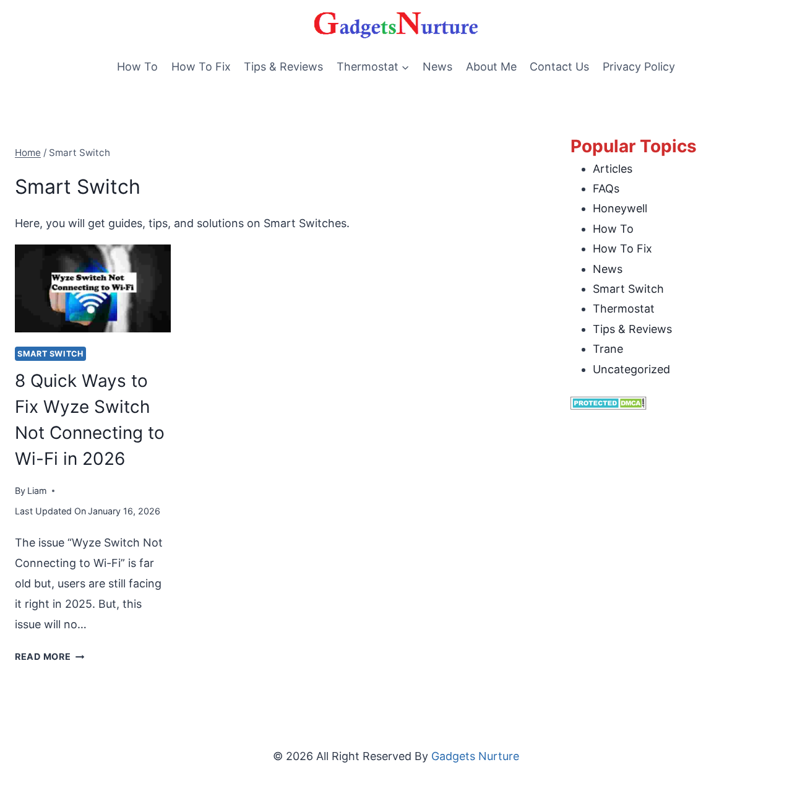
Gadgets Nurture (475, 756)
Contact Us (559, 66)
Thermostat (624, 308)
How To (137, 66)
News (437, 66)
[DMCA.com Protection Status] (673, 403)
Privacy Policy (639, 66)
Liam (37, 490)
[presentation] (93, 288)
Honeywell (620, 208)
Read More (49, 656)
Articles (612, 168)
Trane (608, 348)
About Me (491, 66)
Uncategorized (631, 369)
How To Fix (201, 66)
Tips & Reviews (283, 66)
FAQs (606, 188)
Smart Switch (50, 353)
